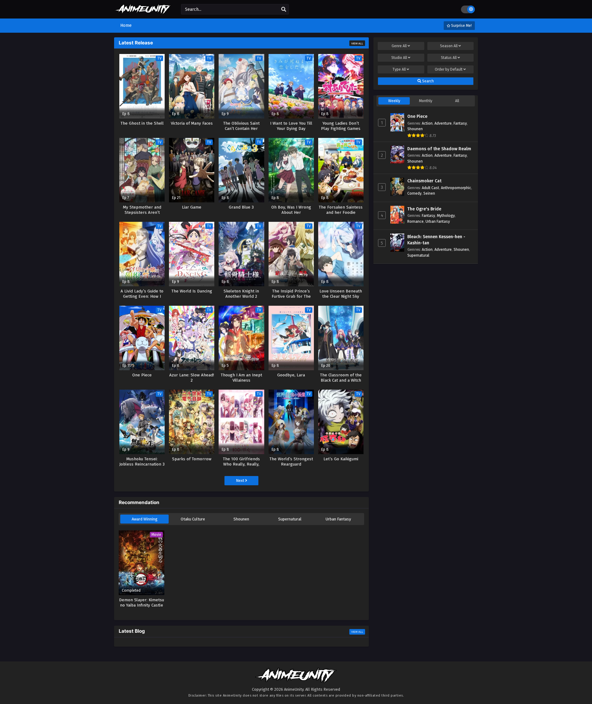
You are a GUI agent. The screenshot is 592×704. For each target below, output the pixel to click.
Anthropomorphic (456, 187)
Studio (399, 58)
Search (427, 81)
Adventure (443, 123)
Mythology (446, 215)
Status (449, 58)
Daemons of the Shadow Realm (439, 148)
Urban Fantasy (338, 519)
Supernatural (290, 519)
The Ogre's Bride (424, 209)
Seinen (429, 193)
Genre (399, 46)
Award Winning (145, 519)
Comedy (414, 193)
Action (427, 123)
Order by (448, 69)
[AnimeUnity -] (143, 11)
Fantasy (460, 123)
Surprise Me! (461, 25)
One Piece (417, 116)
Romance (415, 221)
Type (399, 69)
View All (357, 43)
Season (449, 46)
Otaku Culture (193, 519)
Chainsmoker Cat (424, 181)
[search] (283, 9)
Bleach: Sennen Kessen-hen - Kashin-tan (436, 240)
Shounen (241, 519)
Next (240, 480)
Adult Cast (430, 187)
